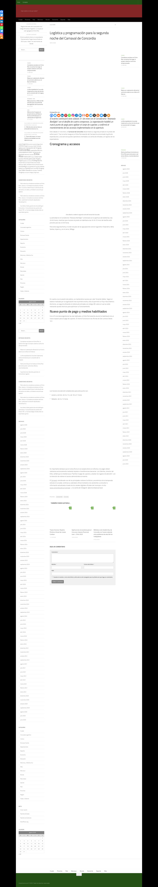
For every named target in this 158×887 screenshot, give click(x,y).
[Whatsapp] (69, 115)
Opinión (22, 275)
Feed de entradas (24, 814)
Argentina (25, 144)
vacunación (26, 172)
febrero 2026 (23, 449)
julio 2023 (23, 572)
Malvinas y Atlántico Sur (26, 255)
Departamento (24, 239)
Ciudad (20, 19)
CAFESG (21, 146)
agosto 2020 (23, 712)
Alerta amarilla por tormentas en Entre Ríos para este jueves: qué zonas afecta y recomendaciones (31, 366)
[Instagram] (73, 115)
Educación (23, 251)
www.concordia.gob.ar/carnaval (60, 488)
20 (35, 315)
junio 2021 (23, 672)
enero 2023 (23, 596)
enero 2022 (23, 644)
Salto (20, 170)
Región (22, 287)
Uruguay (21, 172)
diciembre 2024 (24, 504)
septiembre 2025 (25, 469)
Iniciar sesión (23, 810)
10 (24, 313)
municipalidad (23, 166)
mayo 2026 (23, 437)
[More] (108, 115)
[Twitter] (55, 115)
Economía (55, 19)
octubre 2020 (24, 704)
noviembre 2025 (24, 461)
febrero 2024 (23, 544)
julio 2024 (23, 524)
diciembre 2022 (24, 600)
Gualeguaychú (37, 160)
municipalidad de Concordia (33, 166)
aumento (31, 144)
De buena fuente (24, 235)
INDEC (25, 164)
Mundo (48, 19)
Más (69, 19)
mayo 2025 (23, 485)
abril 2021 (23, 680)
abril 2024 (23, 536)
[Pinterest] (65, 115)
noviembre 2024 (24, 508)
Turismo (39, 170)
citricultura (30, 146)
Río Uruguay (40, 168)
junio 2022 (23, 624)
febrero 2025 (23, 496)
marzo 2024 (23, 540)
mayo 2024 (23, 532)
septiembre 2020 (25, 708)
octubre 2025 (24, 465)
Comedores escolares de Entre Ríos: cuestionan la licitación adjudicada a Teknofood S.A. (31, 200)
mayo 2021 (23, 676)
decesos (27, 154)
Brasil (41, 144)
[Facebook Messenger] (101, 115)
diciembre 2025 (24, 457)
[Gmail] (83, 115)
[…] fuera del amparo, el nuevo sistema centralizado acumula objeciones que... (32, 138)
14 (39, 313)
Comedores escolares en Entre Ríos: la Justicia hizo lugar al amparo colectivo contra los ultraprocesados (31, 343)
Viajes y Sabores (24, 291)
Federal (32, 157)
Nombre (54, 564)
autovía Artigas (36, 144)
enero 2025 (23, 500)
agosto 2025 (23, 473)
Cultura (52, 25)
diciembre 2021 (24, 648)
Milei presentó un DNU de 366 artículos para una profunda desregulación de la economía (35, 102)
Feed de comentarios (25, 818)
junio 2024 (23, 528)
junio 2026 (23, 433)
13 (35, 313)
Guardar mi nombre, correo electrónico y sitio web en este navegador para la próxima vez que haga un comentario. (83, 577)
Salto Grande (26, 170)
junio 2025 (23, 481)
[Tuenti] (76, 115)
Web (53, 570)
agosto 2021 (23, 664)
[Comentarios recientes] (34, 58)
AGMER (20, 144)
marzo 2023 (23, 588)
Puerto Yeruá (33, 168)
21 (39, 315)
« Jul (20, 323)
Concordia (66, 496)
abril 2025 (23, 488)
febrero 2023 (23, 592)
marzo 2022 (23, 636)
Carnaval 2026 (59, 496)
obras (23, 168)
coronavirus (23, 152)
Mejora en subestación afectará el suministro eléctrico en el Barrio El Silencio (35, 80)
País (34, 19)
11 (28, 313)
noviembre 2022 (24, 604)
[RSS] (97, 115)
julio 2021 (23, 668)
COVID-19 (31, 152)
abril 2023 (23, 584)
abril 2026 (23, 441)
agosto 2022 (23, 616)
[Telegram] (90, 115)
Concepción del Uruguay (33, 148)
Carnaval (54, 480)
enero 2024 (23, 548)
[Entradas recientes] (22, 58)
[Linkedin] (62, 115)
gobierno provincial (28, 160)
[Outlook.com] (80, 115)
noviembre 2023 (24, 556)
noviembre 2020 (24, 700)
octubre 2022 (24, 608)
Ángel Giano (36, 172)
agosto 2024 (23, 520)
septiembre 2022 (25, 612)
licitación (41, 164)
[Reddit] (58, 115)
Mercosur (40, 19)
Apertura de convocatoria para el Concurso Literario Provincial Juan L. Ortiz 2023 (81, 532)
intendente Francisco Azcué (33, 164)
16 (20, 315)
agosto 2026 (23, 425)
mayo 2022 (23, 628)
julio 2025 (23, 476)
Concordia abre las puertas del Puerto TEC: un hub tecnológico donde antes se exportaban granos (31, 210)
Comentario (55, 552)
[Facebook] (51, 115)
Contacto (25, 2)
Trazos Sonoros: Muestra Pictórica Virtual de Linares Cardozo (58, 532)
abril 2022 (23, 632)
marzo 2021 (23, 684)
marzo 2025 (23, 492)
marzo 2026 (23, 445)
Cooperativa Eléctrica (36, 150)
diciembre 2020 (24, 696)
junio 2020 (23, 720)
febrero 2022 (23, 640)
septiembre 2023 (25, 564)
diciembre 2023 (24, 552)
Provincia (27, 19)
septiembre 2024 (25, 516)
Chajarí (26, 146)
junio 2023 (23, 576)
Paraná (27, 168)
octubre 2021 (24, 656)
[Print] (87, 115)
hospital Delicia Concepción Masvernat (27, 162)
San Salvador (34, 170)
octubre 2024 (24, 512)
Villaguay (31, 172)
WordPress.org (24, 822)
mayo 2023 (23, 580)
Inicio (18, 2)
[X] (94, 115)
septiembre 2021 (25, 660)
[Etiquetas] (41, 58)
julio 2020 (23, 716)
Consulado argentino (25, 227)
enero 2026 (23, 453)
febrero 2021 (23, 688)
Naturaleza (23, 271)
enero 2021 (23, 692)
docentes (32, 154)
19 (31, 315)
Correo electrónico (89, 564)
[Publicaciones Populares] (28, 58)
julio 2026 (23, 429)
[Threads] (105, 115)
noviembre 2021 (24, 652)
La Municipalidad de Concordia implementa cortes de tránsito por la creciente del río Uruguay (35, 91)
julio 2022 (23, 620)
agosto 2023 (23, 568)
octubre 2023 (24, 560)
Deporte (62, 19)
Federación (27, 157)
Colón (34, 146)
